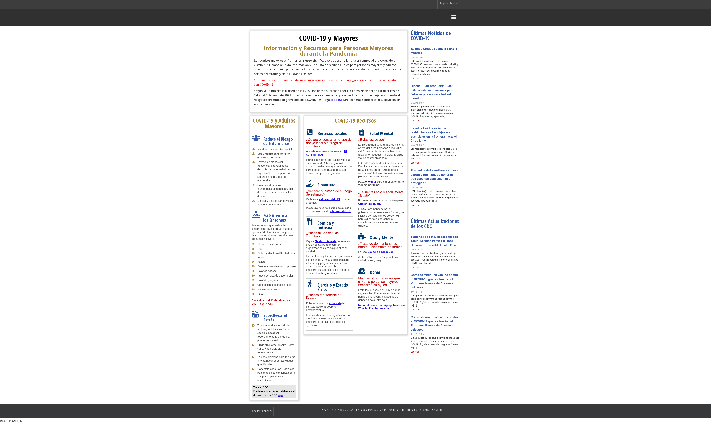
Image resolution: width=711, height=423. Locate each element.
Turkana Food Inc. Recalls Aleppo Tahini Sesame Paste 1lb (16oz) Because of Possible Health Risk (434, 241)
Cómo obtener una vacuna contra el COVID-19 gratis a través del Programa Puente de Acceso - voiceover (434, 281)
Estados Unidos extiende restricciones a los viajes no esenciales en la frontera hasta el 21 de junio (434, 134)
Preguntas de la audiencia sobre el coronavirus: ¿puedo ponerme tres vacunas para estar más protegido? (435, 176)
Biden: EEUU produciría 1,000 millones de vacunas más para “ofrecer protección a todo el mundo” (432, 92)
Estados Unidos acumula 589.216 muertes (434, 50)
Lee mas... (416, 78)
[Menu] (453, 17)
